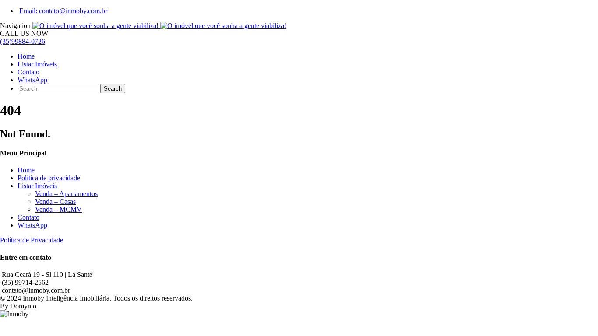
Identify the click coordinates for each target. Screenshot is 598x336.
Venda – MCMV (58, 209)
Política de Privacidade (31, 240)
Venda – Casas (55, 201)
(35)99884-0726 (22, 41)
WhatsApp (32, 80)
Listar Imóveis (37, 64)
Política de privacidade (49, 178)
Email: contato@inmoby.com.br (62, 10)
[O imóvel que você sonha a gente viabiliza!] (159, 25)
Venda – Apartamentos (66, 193)
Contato (28, 72)
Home (26, 56)
